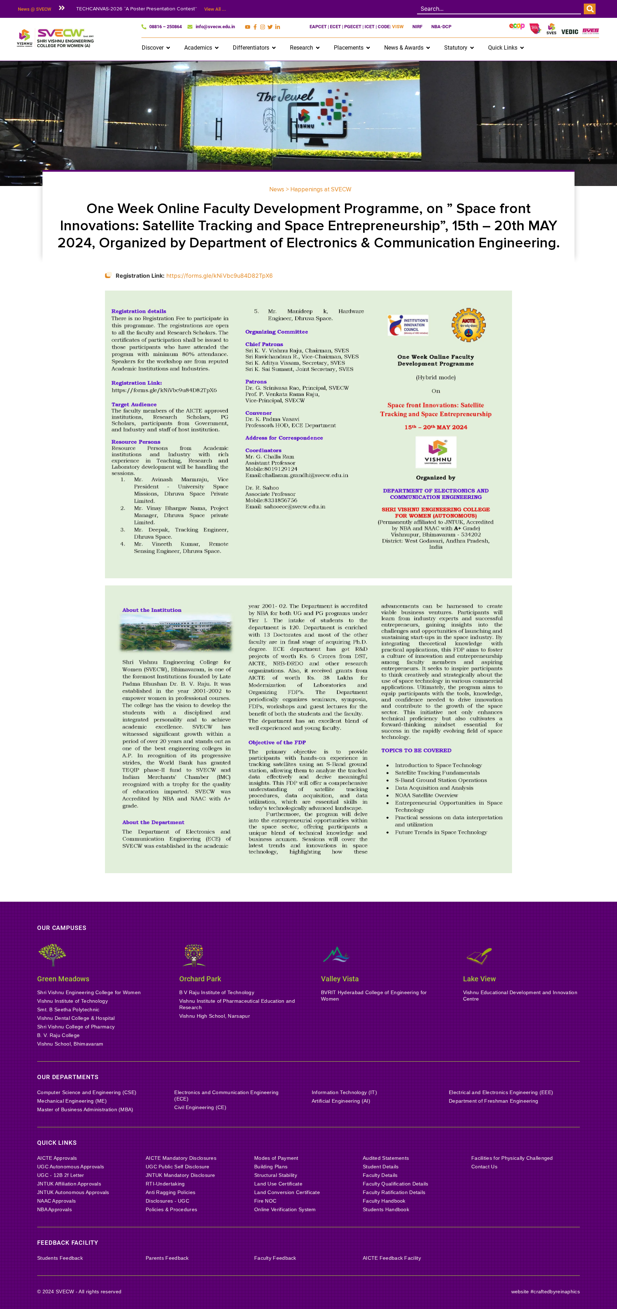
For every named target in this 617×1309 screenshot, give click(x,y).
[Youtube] (247, 27)
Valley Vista (340, 979)
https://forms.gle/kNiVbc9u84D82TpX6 (219, 275)
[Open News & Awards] (428, 48)
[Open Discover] (168, 48)
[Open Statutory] (472, 48)
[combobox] (499, 9)
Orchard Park (200, 979)
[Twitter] (270, 27)
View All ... (215, 9)
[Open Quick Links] (522, 48)
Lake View (479, 979)
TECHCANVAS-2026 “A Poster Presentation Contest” (136, 9)
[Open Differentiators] (274, 48)
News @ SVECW (34, 9)
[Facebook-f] (255, 27)
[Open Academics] (217, 48)
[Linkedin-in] (277, 27)
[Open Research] (318, 48)
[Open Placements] (368, 48)
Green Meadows (63, 979)
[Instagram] (262, 27)
